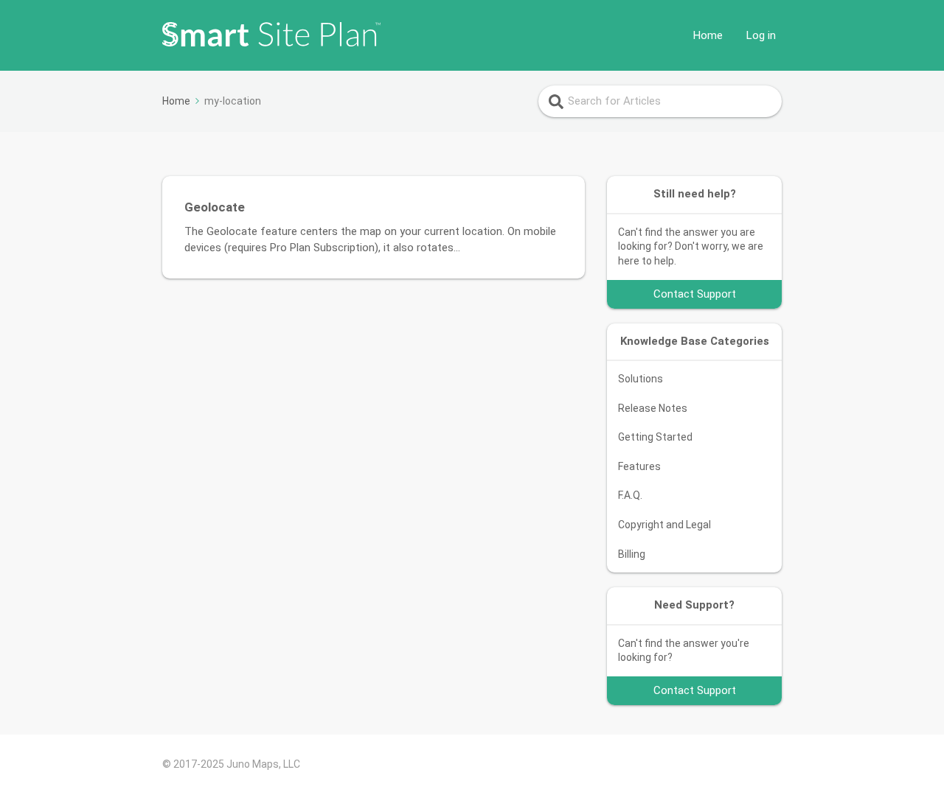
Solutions (640, 379)
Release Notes (652, 408)
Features (639, 466)
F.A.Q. (630, 495)
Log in (761, 35)
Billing (631, 554)
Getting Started (655, 437)
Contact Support (694, 294)
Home (708, 35)
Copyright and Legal (664, 524)
